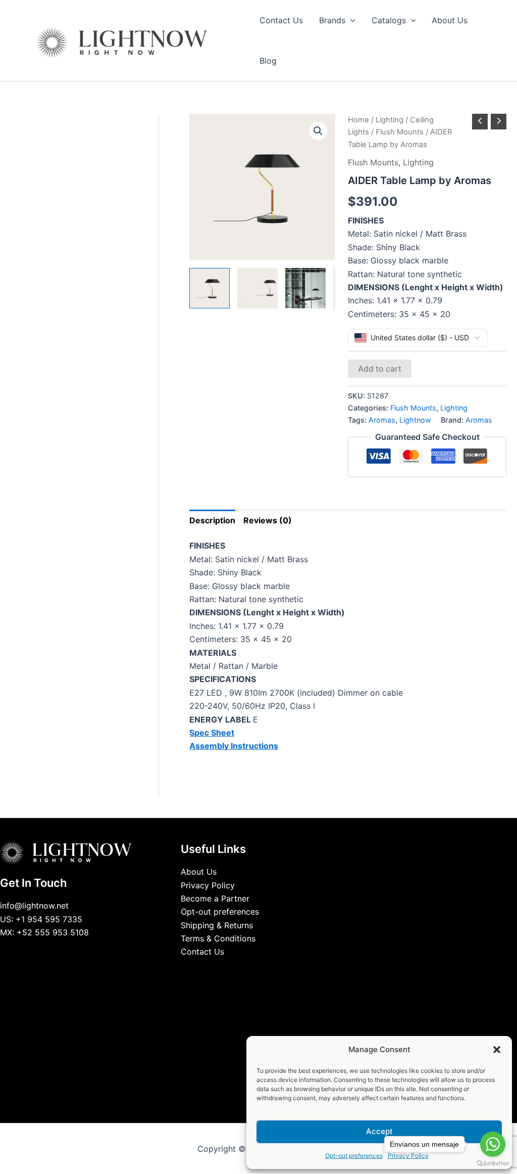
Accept (379, 1131)
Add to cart (379, 369)
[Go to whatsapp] (492, 1144)
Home (358, 119)
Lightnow (415, 420)
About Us (199, 872)
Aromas (382, 420)
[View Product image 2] (257, 288)
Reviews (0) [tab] (267, 520)
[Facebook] (235, 970)
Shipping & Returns (217, 925)
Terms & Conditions (218, 938)
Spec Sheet (211, 733)
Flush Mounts (400, 132)
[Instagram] (266, 970)
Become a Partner (215, 898)
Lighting (389, 119)
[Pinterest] (281, 970)
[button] (497, 1050)
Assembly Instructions (233, 746)
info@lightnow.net (34, 905)
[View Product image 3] (305, 288)
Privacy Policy (208, 885)
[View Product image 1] (209, 288)
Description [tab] (212, 520)
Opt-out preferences (354, 1155)
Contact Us (202, 951)
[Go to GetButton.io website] (493, 1163)
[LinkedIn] (250, 970)
